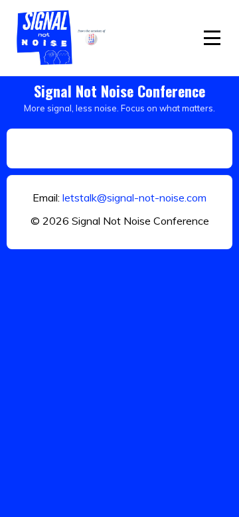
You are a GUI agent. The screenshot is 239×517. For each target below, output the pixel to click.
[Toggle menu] (212, 37)
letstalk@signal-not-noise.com (134, 197)
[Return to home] (63, 38)
